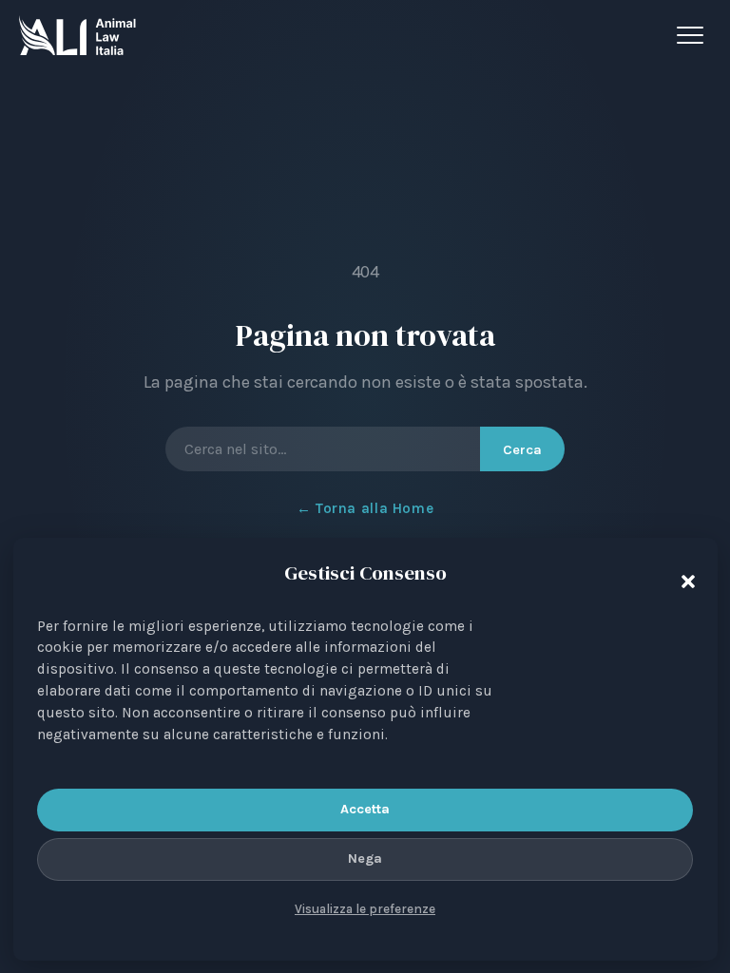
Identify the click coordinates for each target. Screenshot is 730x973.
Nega (365, 858)
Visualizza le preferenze (365, 909)
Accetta (365, 809)
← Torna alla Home (365, 508)
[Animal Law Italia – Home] (77, 35)
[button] (683, 576)
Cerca (522, 449)
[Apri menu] (694, 35)
